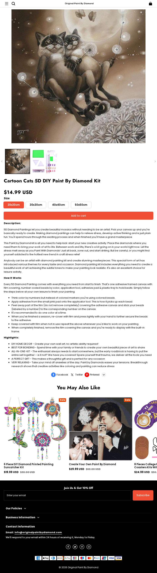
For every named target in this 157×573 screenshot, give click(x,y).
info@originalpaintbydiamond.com (38, 532)
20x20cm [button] (14, 205)
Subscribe (143, 495)
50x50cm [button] (81, 205)
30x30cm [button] (36, 205)
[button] (6, 3)
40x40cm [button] (58, 205)
